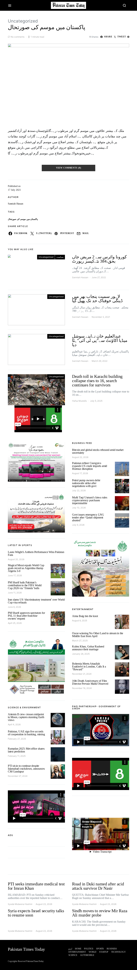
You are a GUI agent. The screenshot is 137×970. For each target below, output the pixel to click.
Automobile (87, 955)
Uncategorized (23, 21)
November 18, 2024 (82, 688)
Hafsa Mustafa (79, 400)
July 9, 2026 (78, 524)
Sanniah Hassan (15, 203)
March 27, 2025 (80, 640)
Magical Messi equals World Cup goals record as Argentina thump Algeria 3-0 (26, 568)
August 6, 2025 (79, 620)
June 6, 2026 (14, 607)
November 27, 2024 (17, 776)
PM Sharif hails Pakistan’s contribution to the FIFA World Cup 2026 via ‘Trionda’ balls (25, 585)
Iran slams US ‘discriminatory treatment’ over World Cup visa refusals (36, 601)
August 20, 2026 (16, 559)
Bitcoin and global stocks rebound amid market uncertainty (97, 451)
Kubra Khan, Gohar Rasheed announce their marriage (88, 648)
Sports (100, 948)
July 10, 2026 (79, 507)
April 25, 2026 (15, 623)
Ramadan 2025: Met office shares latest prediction (26, 750)
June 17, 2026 (15, 575)
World (92, 952)
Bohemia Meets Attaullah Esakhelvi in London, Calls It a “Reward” (89, 666)
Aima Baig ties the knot (85, 616)
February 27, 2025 (17, 738)
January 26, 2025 (81, 653)
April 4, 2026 (14, 724)
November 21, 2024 (82, 673)
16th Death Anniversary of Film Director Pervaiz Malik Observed (90, 682)
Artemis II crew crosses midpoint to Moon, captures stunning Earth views (26, 717)
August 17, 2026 (80, 473)
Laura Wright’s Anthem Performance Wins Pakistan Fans (36, 553)
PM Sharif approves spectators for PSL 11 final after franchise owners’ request (26, 615)
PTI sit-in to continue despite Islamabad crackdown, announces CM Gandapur (26, 768)
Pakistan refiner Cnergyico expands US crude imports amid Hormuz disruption (89, 466)
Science (72, 955)
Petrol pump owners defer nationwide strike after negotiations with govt (86, 483)
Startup (103, 952)
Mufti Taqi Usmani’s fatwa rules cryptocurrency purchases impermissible (89, 500)
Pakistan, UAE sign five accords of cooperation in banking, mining (26, 733)
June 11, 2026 (15, 592)
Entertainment (77, 952)
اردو (70, 948)
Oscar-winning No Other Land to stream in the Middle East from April (97, 635)
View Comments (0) (68, 168)
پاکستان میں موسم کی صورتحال (23, 219)
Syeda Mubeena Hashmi (20, 904)
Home (78, 948)
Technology (118, 952)
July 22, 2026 (79, 490)
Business (112, 948)
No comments (17, 36)
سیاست (60, 257)
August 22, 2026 (80, 457)
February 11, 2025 (17, 756)
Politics (88, 948)
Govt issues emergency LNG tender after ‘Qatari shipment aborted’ (88, 517)
